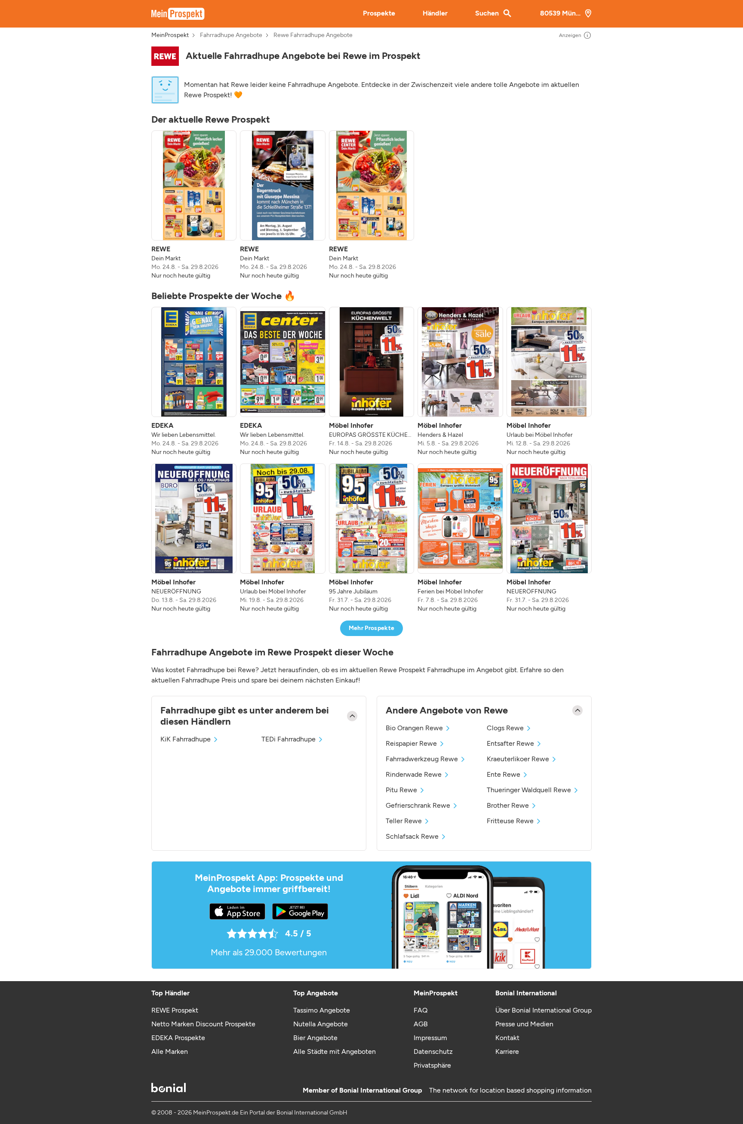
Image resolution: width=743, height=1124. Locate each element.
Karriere (507, 1051)
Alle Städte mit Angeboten (334, 1051)
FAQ (420, 1010)
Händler (435, 13)
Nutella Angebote (320, 1024)
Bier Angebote (315, 1038)
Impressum (430, 1038)
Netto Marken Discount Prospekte (203, 1024)
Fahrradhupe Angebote (231, 35)
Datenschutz (433, 1051)
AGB (421, 1024)
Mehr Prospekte (372, 628)
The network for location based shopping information (510, 1090)
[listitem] (193, 205)
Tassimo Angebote (321, 1010)
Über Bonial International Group (543, 1010)
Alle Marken (169, 1051)
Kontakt (507, 1038)
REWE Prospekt (174, 1010)
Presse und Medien (524, 1024)
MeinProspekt (170, 35)
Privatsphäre (432, 1065)
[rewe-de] (165, 56)
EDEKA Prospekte (178, 1038)
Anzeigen (570, 35)
